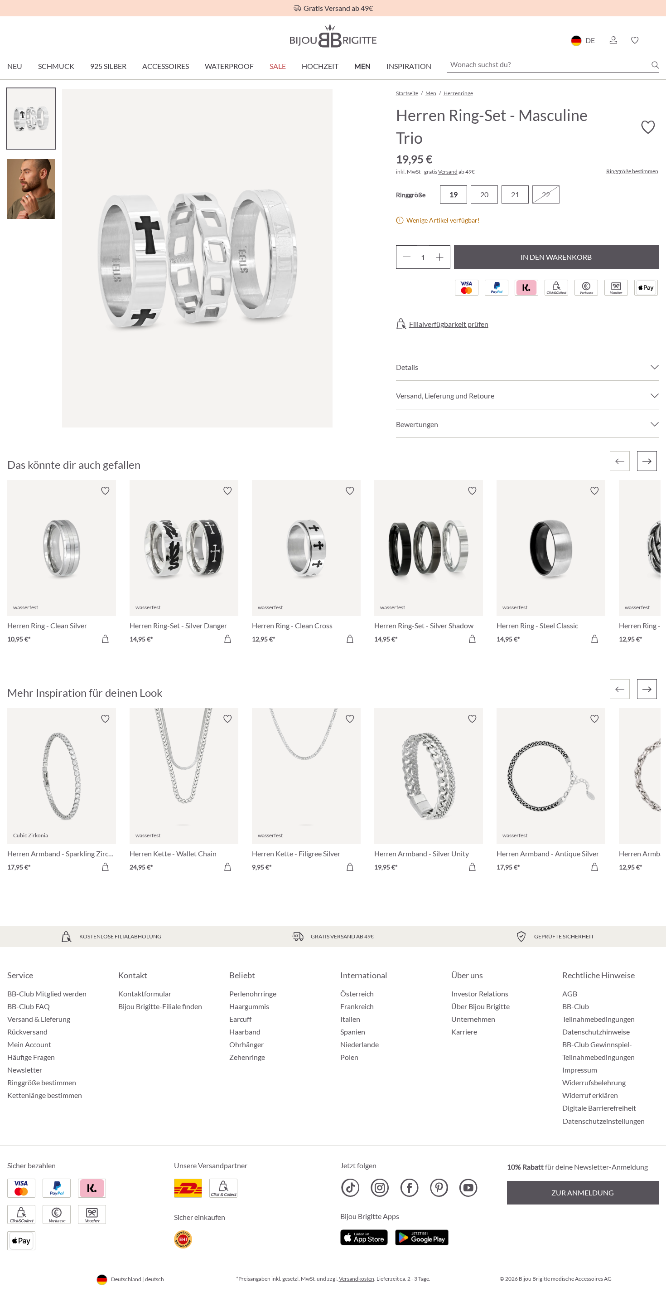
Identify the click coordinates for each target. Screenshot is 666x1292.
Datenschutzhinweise (596, 1031)
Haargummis (249, 1006)
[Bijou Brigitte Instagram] (380, 1188)
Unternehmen (473, 1019)
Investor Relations (479, 993)
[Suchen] (655, 65)
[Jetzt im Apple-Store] (364, 1236)
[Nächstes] (647, 461)
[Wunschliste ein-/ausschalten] (648, 127)
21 (515, 194)
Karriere (464, 1031)
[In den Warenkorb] (105, 639)
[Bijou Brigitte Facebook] (409, 1188)
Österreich (357, 993)
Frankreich (357, 1006)
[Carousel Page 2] (31, 189)
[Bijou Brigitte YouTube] (468, 1188)
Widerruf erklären (590, 1095)
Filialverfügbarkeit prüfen (448, 324)
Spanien (352, 1031)
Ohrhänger (246, 1044)
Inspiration (408, 66)
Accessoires (165, 66)
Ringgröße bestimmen (632, 171)
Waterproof (229, 66)
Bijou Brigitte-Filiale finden (160, 1006)
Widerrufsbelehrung (594, 1082)
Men (362, 66)
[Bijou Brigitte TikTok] (350, 1188)
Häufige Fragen (31, 1057)
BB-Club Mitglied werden (47, 993)
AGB (569, 993)
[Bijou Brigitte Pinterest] (439, 1188)
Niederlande (359, 1044)
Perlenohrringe (252, 993)
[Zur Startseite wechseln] (333, 35)
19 (453, 194)
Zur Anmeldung (582, 1192)
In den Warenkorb (556, 257)
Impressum (579, 1069)
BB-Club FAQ (28, 1006)
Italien (350, 1019)
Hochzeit (320, 66)
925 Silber (108, 66)
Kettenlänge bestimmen (44, 1095)
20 (484, 194)
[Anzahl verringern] (406, 257)
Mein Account (29, 1044)
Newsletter (24, 1069)
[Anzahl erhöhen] (439, 257)
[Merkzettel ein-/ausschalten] (105, 491)
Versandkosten (356, 1278)
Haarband (245, 1031)
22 (546, 194)
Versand (448, 171)
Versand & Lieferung (38, 1019)
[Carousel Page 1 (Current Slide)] (31, 118)
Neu (14, 66)
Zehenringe (247, 1057)
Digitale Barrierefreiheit (599, 1107)
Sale (278, 66)
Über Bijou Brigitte (480, 1006)
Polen (349, 1057)
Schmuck (56, 66)
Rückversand (27, 1031)
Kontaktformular (144, 993)
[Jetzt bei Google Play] (422, 1236)
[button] (613, 40)
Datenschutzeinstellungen (604, 1121)
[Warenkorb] (656, 40)
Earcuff (240, 1019)
